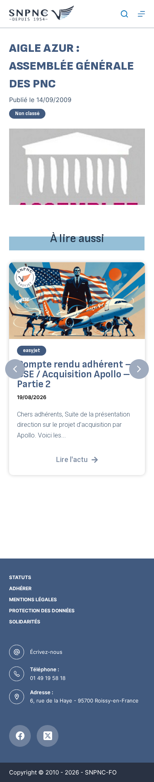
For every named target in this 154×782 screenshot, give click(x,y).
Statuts (20, 577)
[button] (15, 369)
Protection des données (42, 610)
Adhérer (20, 588)
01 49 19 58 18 (48, 678)
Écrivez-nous (46, 652)
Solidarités (24, 622)
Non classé (27, 113)
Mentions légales (33, 599)
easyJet (31, 350)
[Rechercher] (124, 13)
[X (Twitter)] (47, 736)
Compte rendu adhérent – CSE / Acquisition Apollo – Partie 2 (74, 374)
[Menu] (141, 13)
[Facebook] (20, 736)
